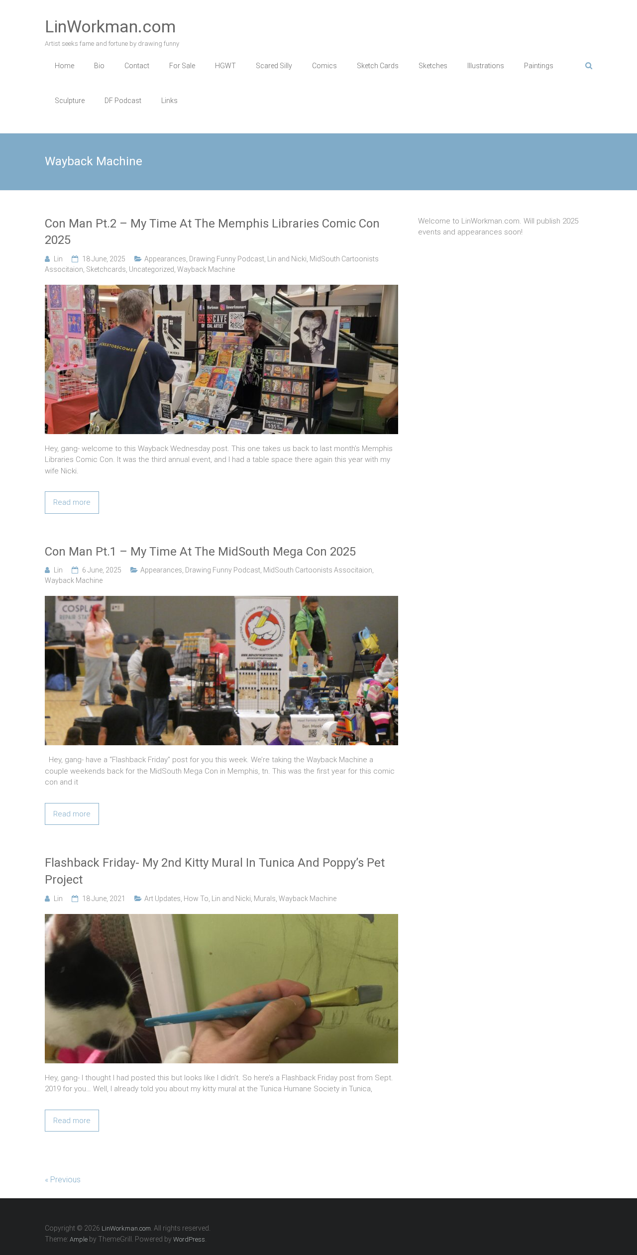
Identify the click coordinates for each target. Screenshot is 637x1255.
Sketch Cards (378, 66)
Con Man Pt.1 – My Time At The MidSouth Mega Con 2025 (200, 552)
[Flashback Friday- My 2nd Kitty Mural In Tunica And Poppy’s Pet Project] (221, 919)
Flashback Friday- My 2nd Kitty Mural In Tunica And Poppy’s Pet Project (215, 871)
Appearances (165, 259)
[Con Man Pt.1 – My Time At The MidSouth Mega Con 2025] (221, 601)
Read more (72, 502)
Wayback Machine (206, 269)
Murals (265, 899)
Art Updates (162, 899)
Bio (99, 66)
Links (169, 101)
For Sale (182, 66)
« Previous (63, 1179)
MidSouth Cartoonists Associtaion (317, 570)
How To (196, 899)
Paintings (538, 66)
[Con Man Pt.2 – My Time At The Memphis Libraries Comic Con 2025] (221, 290)
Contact (136, 66)
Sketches (433, 66)
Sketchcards (106, 269)
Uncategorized (151, 269)
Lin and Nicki (287, 259)
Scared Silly (274, 66)
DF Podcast (123, 101)
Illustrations (485, 66)
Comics (324, 66)
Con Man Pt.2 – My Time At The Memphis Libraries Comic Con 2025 (212, 232)
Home (64, 66)
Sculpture (70, 101)
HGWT (225, 66)
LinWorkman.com (110, 26)
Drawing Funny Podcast (226, 259)
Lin (58, 259)
